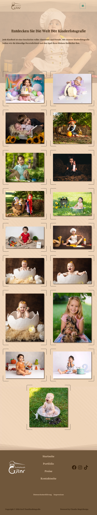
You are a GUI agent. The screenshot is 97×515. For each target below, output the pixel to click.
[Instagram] (80, 467)
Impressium (59, 494)
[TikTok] (86, 467)
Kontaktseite (48, 478)
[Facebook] (74, 467)
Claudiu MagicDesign (79, 509)
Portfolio (48, 463)
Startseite (48, 456)
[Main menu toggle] (83, 6)
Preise (48, 471)
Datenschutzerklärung (42, 494)
